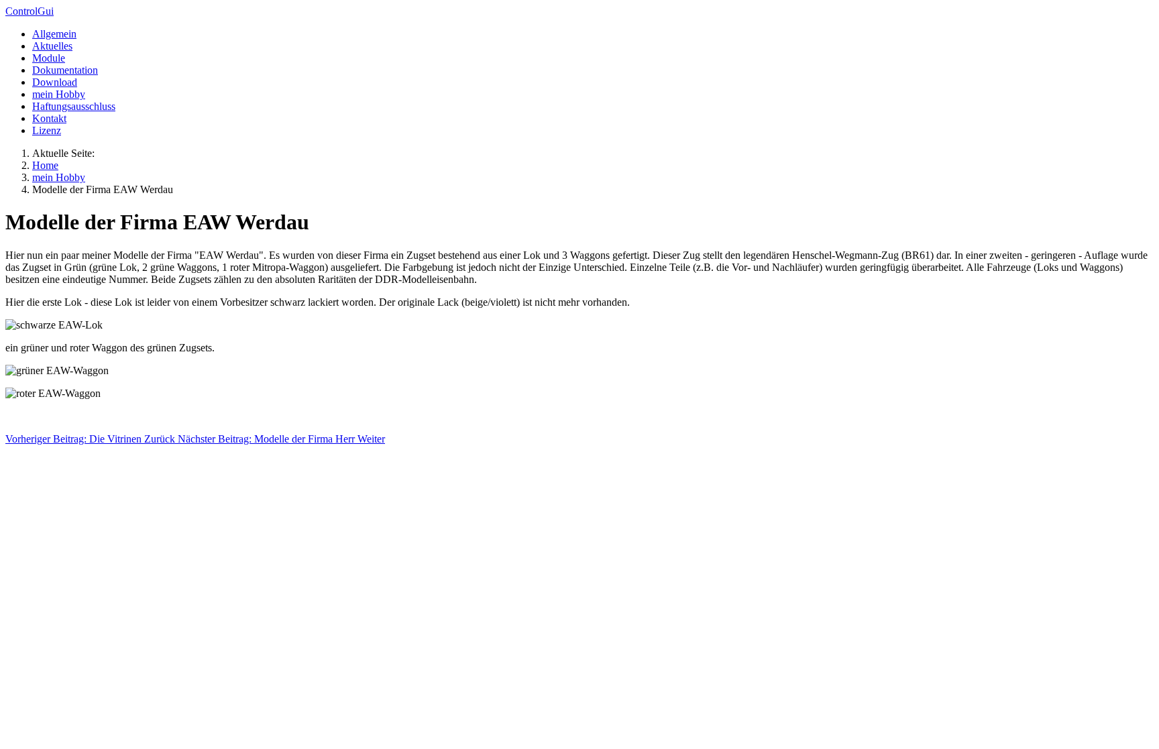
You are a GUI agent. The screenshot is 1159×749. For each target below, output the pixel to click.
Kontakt (49, 118)
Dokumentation (65, 70)
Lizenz (46, 130)
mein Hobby (58, 94)
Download (54, 82)
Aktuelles (52, 46)
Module (48, 58)
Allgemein (54, 34)
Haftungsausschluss (73, 106)
